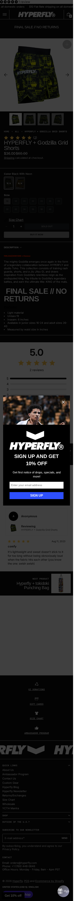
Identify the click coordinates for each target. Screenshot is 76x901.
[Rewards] (63, 891)
